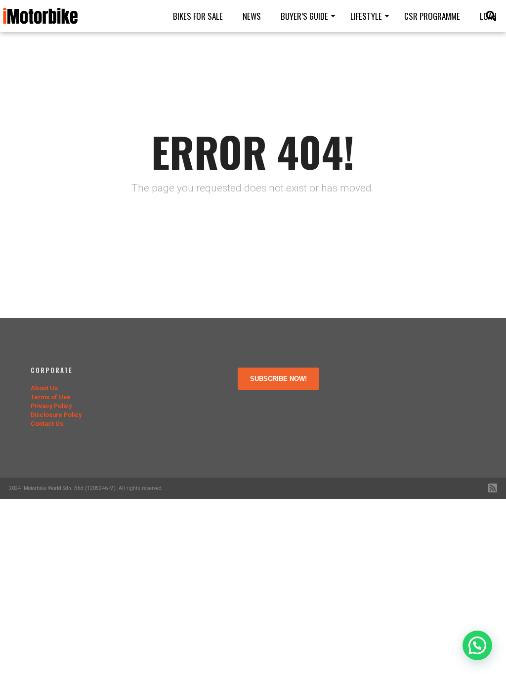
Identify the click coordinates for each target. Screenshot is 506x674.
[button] (477, 645)
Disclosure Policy (56, 414)
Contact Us (47, 423)
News (252, 16)
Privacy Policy (51, 406)
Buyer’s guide (304, 16)
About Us (44, 388)
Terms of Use (51, 397)
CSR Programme (432, 16)
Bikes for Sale (198, 16)
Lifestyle (366, 16)
